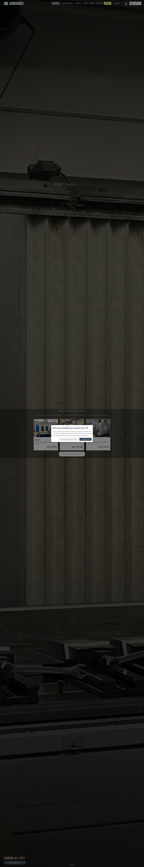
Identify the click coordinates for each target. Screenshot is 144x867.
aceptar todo (85, 439)
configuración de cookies (68, 439)
